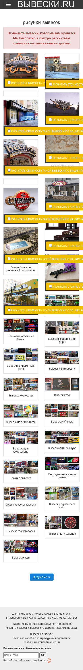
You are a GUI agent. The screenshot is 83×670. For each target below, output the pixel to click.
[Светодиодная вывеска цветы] (62, 463)
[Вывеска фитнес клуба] (62, 437)
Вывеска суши (21, 557)
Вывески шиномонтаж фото (21, 367)
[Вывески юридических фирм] (62, 327)
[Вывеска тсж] (62, 384)
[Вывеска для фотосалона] (21, 437)
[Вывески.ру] (44, 4)
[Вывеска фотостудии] (62, 357)
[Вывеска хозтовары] (21, 384)
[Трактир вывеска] (21, 467)
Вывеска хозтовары (20, 395)
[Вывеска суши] (21, 546)
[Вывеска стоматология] (21, 520)
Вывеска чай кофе (62, 421)
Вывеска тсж (62, 395)
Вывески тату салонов (62, 534)
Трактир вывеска (20, 478)
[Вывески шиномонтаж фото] (21, 354)
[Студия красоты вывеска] (21, 493)
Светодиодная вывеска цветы (62, 475)
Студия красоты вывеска (21, 504)
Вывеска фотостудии (62, 368)
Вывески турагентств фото (62, 505)
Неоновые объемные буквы (21, 337)
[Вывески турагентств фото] (62, 493)
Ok (42, 655)
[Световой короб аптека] (62, 301)
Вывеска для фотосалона (21, 450)
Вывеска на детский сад (21, 422)
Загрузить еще (42, 577)
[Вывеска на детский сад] (21, 411)
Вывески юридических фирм (62, 340)
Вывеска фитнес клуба (62, 448)
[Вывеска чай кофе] (62, 410)
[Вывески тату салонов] (62, 522)
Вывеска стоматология (21, 531)
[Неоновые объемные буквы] (21, 325)
